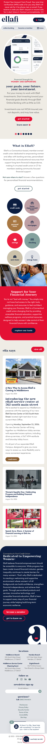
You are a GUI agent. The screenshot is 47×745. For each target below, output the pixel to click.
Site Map (23, 717)
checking (32, 242)
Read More (12, 459)
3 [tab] (23, 134)
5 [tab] (28, 134)
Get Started (23, 119)
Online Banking (8, 28)
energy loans (32, 259)
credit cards (15, 208)
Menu (41, 28)
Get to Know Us (14, 618)
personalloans (14, 225)
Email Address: (23, 688)
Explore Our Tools (23, 330)
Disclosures (24, 705)
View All (38, 349)
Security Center (23, 710)
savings (15, 242)
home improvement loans (32, 208)
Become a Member (25, 28)
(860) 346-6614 (25, 699)
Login (40, 20)
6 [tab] (31, 134)
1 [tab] (18, 134)
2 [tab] (20, 134)
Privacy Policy (23, 707)
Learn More (22, 125)
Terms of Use (23, 712)
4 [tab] (26, 134)
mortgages (32, 225)
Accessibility (23, 715)
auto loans (15, 259)
